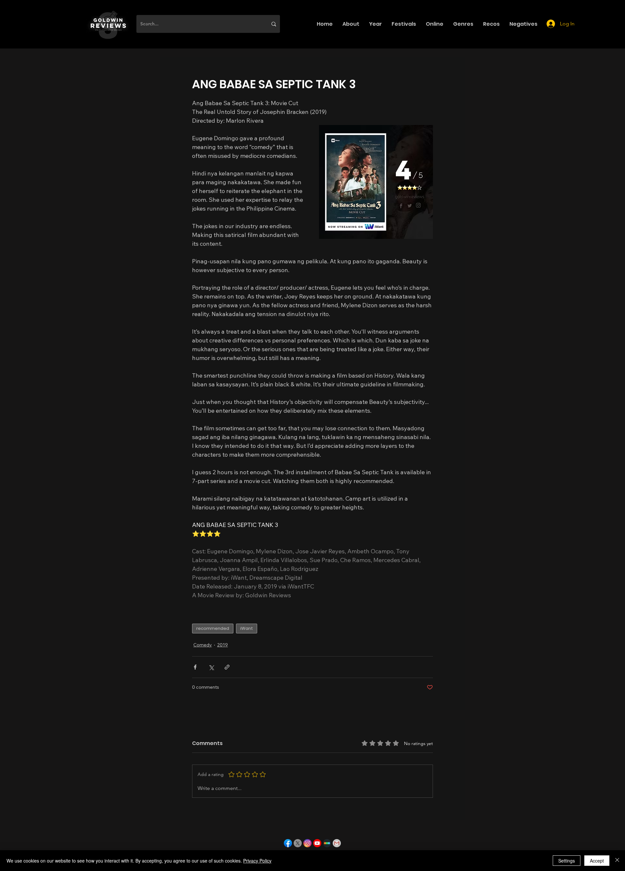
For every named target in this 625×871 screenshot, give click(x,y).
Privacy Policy (257, 860)
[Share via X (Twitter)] (211, 667)
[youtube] (317, 843)
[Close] (617, 860)
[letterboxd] (327, 843)
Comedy (202, 645)
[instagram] (307, 843)
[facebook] (288, 843)
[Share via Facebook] (195, 667)
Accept (597, 860)
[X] (298, 843)
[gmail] (337, 843)
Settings (566, 860)
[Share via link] (227, 667)
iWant (246, 628)
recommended (212, 628)
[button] (351, 24)
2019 (222, 645)
